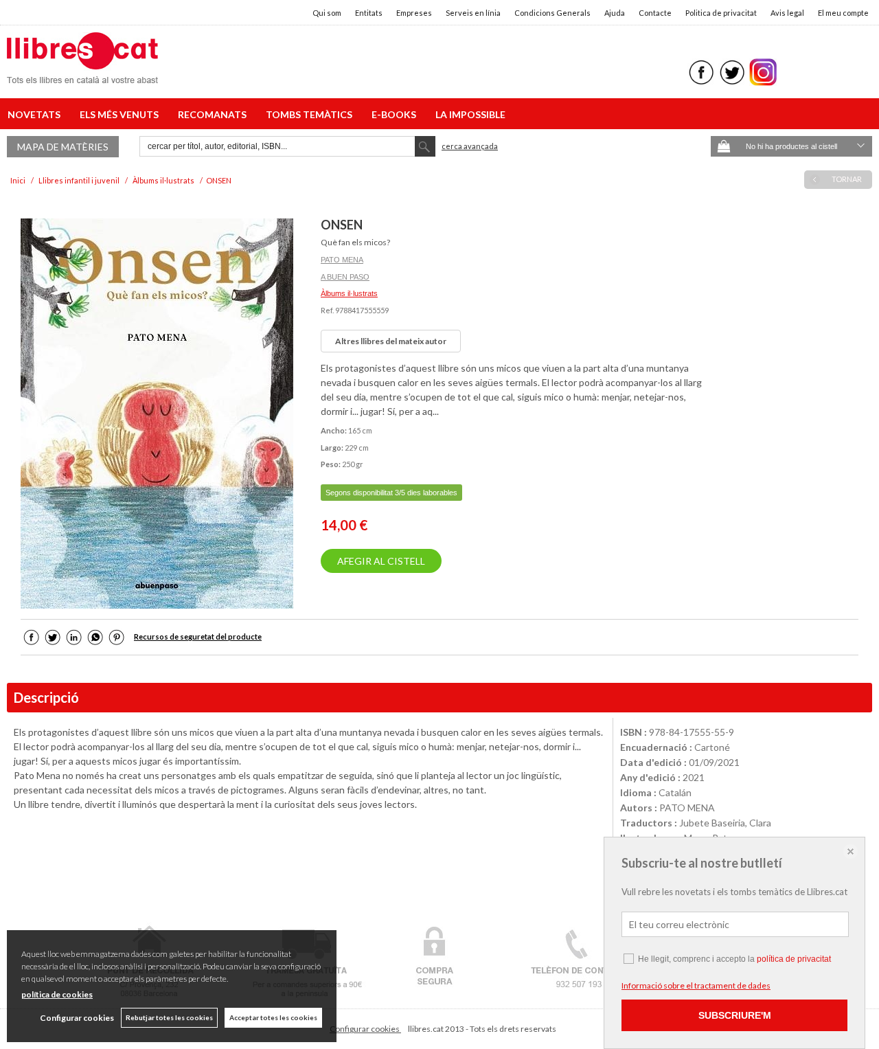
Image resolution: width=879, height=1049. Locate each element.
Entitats (369, 12)
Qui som (326, 12)
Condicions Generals (552, 12)
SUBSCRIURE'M (734, 1015)
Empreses (414, 12)
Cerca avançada (470, 146)
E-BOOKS (396, 114)
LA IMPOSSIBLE (470, 114)
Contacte (655, 12)
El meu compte (843, 12)
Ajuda (614, 12)
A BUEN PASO (345, 277)
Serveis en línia (473, 12)
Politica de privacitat (721, 12)
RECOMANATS (214, 114)
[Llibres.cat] (82, 74)
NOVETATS (36, 114)
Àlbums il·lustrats (349, 293)
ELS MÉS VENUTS (121, 114)
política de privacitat (794, 959)
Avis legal (787, 12)
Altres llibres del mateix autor (390, 341)
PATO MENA (342, 260)
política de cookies (57, 994)
